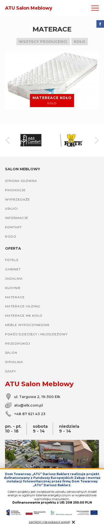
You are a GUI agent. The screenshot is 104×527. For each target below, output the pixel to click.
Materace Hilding (22, 306)
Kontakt (13, 227)
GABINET (13, 269)
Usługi (11, 208)
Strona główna (21, 181)
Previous (7, 140)
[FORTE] (73, 140)
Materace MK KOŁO (23, 315)
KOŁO (79, 41)
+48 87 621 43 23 (29, 414)
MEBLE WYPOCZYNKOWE (27, 325)
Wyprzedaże (17, 199)
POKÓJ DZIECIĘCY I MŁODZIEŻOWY (36, 334)
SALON (11, 352)
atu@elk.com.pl (28, 405)
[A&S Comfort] (31, 140)
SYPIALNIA (14, 362)
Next (96, 140)
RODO (10, 236)
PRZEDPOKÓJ (17, 343)
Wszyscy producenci (43, 41)
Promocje (15, 190)
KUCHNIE (13, 288)
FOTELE (12, 260)
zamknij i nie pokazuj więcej (49, 522)
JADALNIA (14, 278)
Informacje (16, 218)
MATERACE (15, 297)
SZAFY (10, 371)
